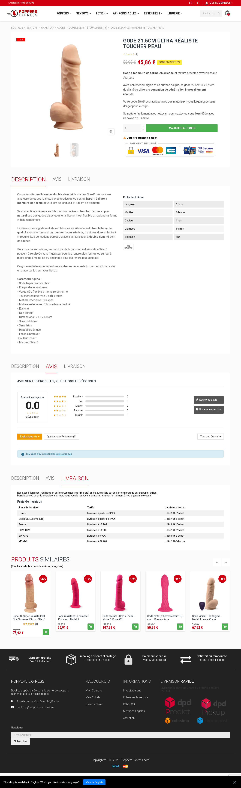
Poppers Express (27, 681)
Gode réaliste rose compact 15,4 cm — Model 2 (73, 617)
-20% (43, 578)
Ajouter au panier (183, 128)
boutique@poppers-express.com (35, 707)
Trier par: (205, 436)
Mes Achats (93, 697)
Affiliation (129, 718)
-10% (88, 578)
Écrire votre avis (208, 399)
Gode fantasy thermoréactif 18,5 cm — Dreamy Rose (165, 617)
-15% (177, 578)
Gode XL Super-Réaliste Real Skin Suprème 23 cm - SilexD (29, 617)
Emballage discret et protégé (97, 656)
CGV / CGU (130, 704)
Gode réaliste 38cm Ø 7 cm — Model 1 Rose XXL (119, 617)
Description (28, 179)
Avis (57, 179)
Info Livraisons (132, 690)
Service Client (94, 704)
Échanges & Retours (135, 697)
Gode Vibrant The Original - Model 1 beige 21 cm (207, 617)
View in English (94, 782)
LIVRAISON (79, 179)
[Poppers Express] (23, 13)
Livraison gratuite (39, 657)
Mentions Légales (134, 711)
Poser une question (210, 409)
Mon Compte (94, 690)
